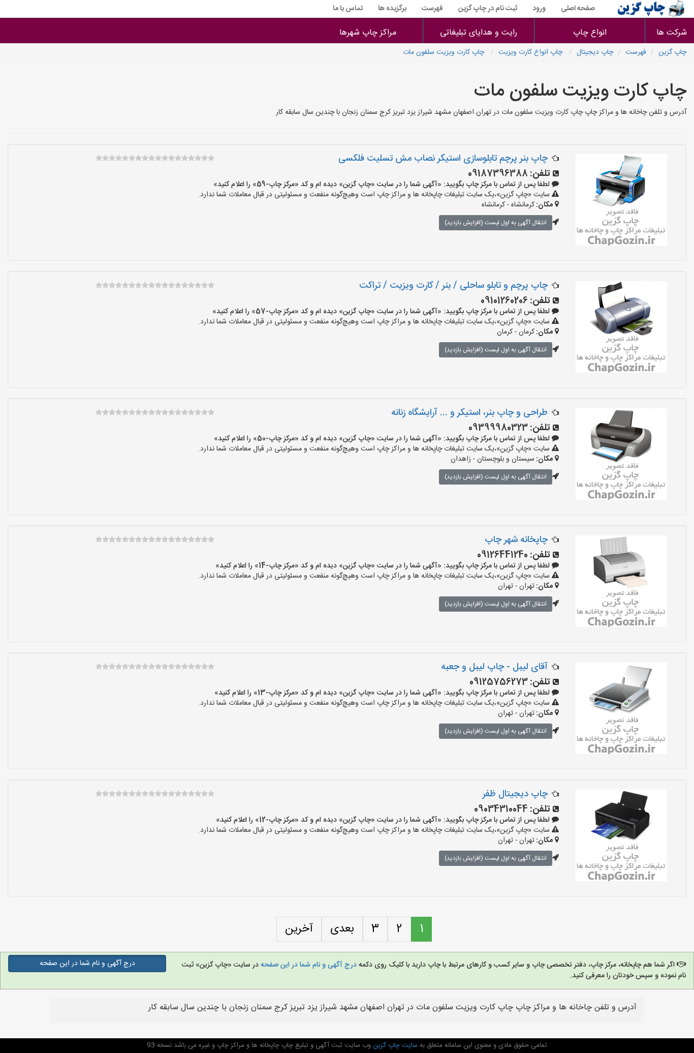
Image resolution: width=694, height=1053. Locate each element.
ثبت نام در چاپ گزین (487, 9)
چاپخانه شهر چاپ (516, 540)
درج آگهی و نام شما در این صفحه (309, 965)
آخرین (299, 929)
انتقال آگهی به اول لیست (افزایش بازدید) (496, 223)
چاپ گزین (672, 52)
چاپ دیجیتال (595, 52)
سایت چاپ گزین (394, 1045)
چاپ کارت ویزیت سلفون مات (444, 52)
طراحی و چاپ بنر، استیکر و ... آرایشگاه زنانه (469, 412)
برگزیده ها (392, 9)
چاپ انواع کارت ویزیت (531, 52)
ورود (539, 9)
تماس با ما (348, 9)
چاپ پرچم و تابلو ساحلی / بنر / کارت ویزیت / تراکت (453, 285)
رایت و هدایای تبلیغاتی (478, 33)
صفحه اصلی (578, 9)
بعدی (342, 929)
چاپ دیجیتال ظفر (515, 794)
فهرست (432, 9)
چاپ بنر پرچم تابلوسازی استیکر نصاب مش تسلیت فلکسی (443, 158)
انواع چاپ (590, 33)
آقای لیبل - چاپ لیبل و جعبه (494, 667)
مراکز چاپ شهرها (367, 33)
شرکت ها (671, 33)
